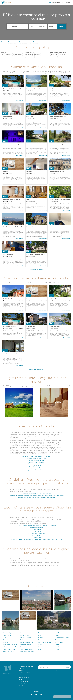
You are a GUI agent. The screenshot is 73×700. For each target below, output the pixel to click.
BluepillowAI (23, 686)
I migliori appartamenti (36, 527)
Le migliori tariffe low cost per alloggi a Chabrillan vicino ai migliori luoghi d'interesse (36, 539)
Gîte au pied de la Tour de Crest (58, 116)
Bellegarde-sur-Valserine (27, 651)
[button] (31, 694)
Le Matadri (29, 171)
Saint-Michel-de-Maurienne (10, 644)
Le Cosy (28, 199)
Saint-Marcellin (59, 647)
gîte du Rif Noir (30, 116)
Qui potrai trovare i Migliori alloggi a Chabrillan (36, 456)
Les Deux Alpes (8, 633)
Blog (20, 679)
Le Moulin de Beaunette (9, 326)
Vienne (57, 640)
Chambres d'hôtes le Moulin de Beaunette (14, 88)
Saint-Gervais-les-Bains (62, 637)
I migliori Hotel (36, 531)
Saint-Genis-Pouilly (9, 649)
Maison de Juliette (8, 116)
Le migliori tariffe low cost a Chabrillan (36, 470)
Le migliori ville (36, 537)
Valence (40, 635)
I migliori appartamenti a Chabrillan (36, 458)
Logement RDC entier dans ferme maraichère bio (39, 254)
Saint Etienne (59, 633)
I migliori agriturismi (36, 535)
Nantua (5, 642)
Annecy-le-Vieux (8, 651)
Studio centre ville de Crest (57, 171)
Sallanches (23, 633)
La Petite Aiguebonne (9, 298)
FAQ (20, 675)
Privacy (21, 670)
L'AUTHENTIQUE (30, 326)
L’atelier (52, 227)
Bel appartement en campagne (11, 144)
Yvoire (22, 647)
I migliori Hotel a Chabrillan (36, 462)
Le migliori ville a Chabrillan (36, 468)
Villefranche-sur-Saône (10, 647)
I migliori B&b (36, 529)
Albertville (41, 647)
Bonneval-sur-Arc (25, 644)
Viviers (57, 649)
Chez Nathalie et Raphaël (10, 354)
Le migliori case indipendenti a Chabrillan (36, 464)
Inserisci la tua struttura (26, 666)
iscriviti (67, 667)
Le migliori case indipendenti (36, 533)
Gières (5, 637)
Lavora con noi (23, 681)
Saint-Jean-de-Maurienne (45, 642)
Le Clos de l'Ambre (54, 298)
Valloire (40, 644)
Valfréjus (23, 640)
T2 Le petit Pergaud (8, 254)
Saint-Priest (6, 640)
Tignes (57, 635)
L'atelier (5, 171)
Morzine (40, 637)
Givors (39, 649)
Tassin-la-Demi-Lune (26, 649)
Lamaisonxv (29, 298)
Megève (40, 633)
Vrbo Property (53, 88)
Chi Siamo (22, 668)
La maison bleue (30, 227)
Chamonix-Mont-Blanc (27, 642)
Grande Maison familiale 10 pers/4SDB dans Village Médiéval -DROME (22, 227)
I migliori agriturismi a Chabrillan (36, 466)
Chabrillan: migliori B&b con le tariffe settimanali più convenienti (36, 497)
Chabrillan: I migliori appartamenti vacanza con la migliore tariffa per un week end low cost (36, 495)
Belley (57, 644)
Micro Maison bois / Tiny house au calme (60, 199)
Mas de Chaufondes (55, 326)
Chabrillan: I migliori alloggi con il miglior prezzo (36, 494)
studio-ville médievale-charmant (12, 199)
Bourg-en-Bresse (25, 637)
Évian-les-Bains (25, 635)
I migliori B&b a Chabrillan (36, 460)
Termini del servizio (25, 673)
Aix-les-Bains (59, 642)
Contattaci (22, 684)
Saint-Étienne (7, 635)
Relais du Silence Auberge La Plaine (59, 144)
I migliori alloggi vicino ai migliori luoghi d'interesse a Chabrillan (36, 525)
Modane (40, 640)
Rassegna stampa (24, 677)
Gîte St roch (29, 144)
